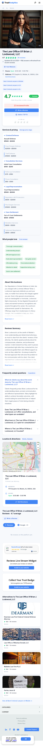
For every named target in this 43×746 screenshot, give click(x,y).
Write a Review (23, 110)
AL (7, 8)
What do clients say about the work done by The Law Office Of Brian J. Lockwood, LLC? (18, 382)
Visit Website (10, 67)
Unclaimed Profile (22, 105)
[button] (21, 71)
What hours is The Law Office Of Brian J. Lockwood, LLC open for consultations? (20, 421)
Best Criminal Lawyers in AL (12, 89)
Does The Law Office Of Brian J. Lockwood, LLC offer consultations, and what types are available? (20, 412)
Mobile (12, 8)
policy (15, 740)
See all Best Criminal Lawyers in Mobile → (17, 701)
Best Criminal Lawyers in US (12, 85)
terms (7, 740)
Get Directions (10, 77)
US (3, 8)
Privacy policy (21, 721)
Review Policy (21, 723)
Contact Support (31, 729)
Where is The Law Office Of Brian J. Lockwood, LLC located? (18, 430)
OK (26, 739)
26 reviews (21, 58)
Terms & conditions (21, 718)
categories (6, 707)
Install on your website (21, 568)
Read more (8, 319)
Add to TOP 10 (23, 114)
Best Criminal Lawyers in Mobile (13, 81)
